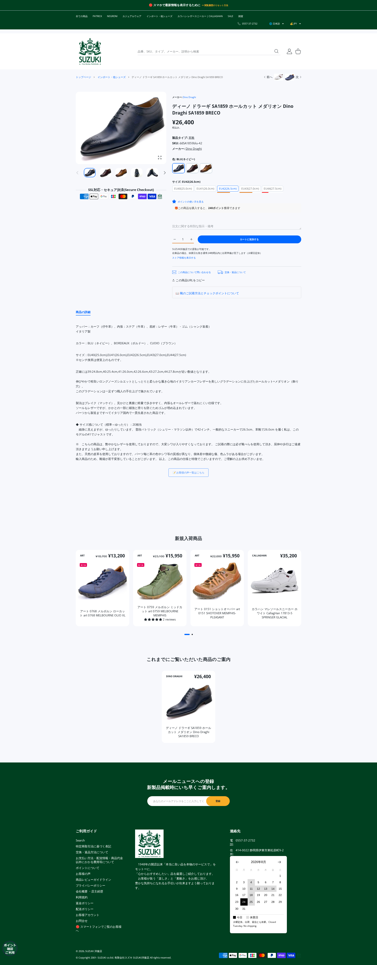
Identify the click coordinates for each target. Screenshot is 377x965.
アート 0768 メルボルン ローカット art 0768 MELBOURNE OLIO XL (102, 613)
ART (82, 555)
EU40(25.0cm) (183, 188)
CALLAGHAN (259, 555)
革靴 (191, 138)
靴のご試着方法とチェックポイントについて (209, 293)
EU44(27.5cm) (272, 188)
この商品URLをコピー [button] (190, 280)
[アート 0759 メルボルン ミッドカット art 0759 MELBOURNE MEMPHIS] (160, 581)
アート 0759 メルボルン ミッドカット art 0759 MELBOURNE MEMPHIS (159, 611)
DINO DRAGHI (174, 676)
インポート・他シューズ (112, 77)
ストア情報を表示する (184, 257)
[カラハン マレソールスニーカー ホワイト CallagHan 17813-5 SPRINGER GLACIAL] (274, 581)
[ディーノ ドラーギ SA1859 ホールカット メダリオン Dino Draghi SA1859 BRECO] (188, 701)
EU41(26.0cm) (205, 188)
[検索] (276, 51)
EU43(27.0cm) (250, 188)
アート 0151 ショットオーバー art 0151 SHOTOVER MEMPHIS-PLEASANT (217, 613)
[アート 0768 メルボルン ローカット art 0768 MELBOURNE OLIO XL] (102, 581)
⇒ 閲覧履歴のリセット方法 (215, 5)
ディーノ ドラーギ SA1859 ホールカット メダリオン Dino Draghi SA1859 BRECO (188, 732)
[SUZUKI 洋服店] (90, 51)
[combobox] (209, 51)
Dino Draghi (189, 97)
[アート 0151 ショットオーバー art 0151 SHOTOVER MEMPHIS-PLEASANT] (217, 581)
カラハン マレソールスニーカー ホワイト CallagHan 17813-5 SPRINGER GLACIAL (274, 613)
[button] (164, 172)
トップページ (83, 77)
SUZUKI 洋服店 (93, 951)
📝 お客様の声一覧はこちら (188, 472)
